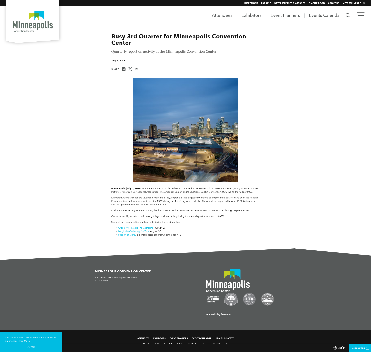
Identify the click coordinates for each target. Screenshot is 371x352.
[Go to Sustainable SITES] (212, 299)
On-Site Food (317, 3)
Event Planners (285, 15)
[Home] (33, 22)
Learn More (24, 341)
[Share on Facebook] (124, 69)
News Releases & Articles (289, 3)
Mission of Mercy (127, 234)
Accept (31, 346)
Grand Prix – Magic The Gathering (135, 227)
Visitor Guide (358, 348)
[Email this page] (136, 69)
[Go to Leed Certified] (249, 299)
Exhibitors (251, 15)
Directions (251, 3)
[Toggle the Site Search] (348, 15)
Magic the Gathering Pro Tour (133, 231)
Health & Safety (224, 338)
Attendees (222, 15)
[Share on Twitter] (130, 69)
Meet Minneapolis (353, 3)
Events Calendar (325, 15)
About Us (333, 3)
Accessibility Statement (219, 314)
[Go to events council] (231, 299)
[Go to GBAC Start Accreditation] (267, 299)
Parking (266, 3)
